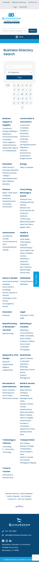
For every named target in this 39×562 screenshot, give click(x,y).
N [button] (26, 94)
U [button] (14, 103)
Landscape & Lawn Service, (9, 299)
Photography (25, 350)
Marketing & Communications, (26, 331)
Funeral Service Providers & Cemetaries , (25, 423)
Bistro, (31, 224)
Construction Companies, (25, 126)
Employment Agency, (10, 148)
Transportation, (26, 449)
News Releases (26, 493)
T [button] (30, 98)
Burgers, (23, 227)
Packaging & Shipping (28, 463)
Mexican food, (25, 208)
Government (8, 232)
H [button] (22, 90)
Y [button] (30, 103)
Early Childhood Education (8, 182)
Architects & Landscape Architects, (24, 139)
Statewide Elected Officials (9, 248)
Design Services (26, 158)
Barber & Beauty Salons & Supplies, (26, 416)
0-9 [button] (7, 85)
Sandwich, (24, 216)
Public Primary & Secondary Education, (10, 168)
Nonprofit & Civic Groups (10, 356)
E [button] (30, 85)
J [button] (30, 90)
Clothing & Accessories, (24, 394)
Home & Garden (10, 278)
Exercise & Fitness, (26, 404)
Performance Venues (10, 398)
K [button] (14, 94)
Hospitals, (23, 245)
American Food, (26, 199)
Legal (22, 312)
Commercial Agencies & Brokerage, (24, 364)
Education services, (9, 173)
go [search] (20, 77)
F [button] (14, 90)
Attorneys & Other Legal (27, 316)
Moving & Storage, (27, 446)
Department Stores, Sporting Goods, (27, 430)
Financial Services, (9, 201)
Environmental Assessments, (25, 154)
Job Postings (25, 496)
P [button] (14, 98)
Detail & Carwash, (26, 457)
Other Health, (25, 239)
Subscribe (23, 7)
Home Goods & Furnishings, (8, 288)
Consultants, (7, 128)
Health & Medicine (24, 234)
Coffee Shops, (25, 219)
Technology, (7, 447)
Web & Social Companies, (25, 345)
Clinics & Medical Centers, (26, 254)
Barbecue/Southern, (27, 222)
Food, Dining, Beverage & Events (26, 192)
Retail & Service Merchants (27, 385)
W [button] (22, 103)
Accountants (7, 207)
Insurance (7, 312)
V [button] (18, 103)
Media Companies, (27, 336)
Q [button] (18, 98)
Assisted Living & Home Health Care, (27, 249)
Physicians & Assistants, (24, 260)
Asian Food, (24, 224)
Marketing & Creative (26, 325)
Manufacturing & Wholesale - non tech (9, 326)
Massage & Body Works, (26, 399)
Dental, (22, 273)
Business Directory (12, 493)
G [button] (18, 90)
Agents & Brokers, (26, 358)
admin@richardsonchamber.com (18, 535)
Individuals (25, 278)
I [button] (26, 90)
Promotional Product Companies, (10, 138)
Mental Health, (25, 270)
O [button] (30, 94)
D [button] (26, 85)
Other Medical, (25, 242)
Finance (6, 189)
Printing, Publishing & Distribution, (10, 132)
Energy (23, 164)
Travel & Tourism (6, 470)
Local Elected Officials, (7, 237)
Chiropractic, (25, 264)
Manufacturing (7, 333)
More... (28, 227)
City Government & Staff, (9, 242)
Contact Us (32, 2)
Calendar (6, 2)
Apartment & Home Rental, (27, 371)
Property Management (25, 376)
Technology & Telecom (9, 441)
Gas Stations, (25, 460)
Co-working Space (9, 151)
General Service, (26, 409)
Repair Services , (26, 390)
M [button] (22, 94)
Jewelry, (23, 407)
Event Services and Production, (27, 211)
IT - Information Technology (8, 450)
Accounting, (6, 204)
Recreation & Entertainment (9, 385)
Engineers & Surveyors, (24, 148)
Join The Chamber (25, 499)
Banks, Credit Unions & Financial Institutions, (10, 195)
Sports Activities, (8, 390)
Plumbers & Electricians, (24, 132)
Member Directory (19, 2)
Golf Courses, (7, 395)
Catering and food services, (27, 203)
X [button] (26, 103)
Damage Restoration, (28, 145)
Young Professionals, (27, 281)
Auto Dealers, (25, 443)
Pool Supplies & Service (8, 305)
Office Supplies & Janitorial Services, (9, 143)
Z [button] (22, 107)
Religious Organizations (7, 368)
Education (7, 164)
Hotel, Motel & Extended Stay (7, 476)
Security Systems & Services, (9, 294)
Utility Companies (26, 167)
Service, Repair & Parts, (26, 453)
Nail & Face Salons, (27, 412)
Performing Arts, (8, 393)
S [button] (26, 98)
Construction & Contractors (27, 120)
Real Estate (25, 355)
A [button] (14, 85)
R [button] (22, 98)
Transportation (27, 440)
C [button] (22, 85)
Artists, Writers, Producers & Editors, (27, 339)
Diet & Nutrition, (26, 267)
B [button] (18, 85)
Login (15, 7)
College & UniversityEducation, (10, 177)
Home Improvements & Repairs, (10, 282)
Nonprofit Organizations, (7, 363)
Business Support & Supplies (7, 121)
